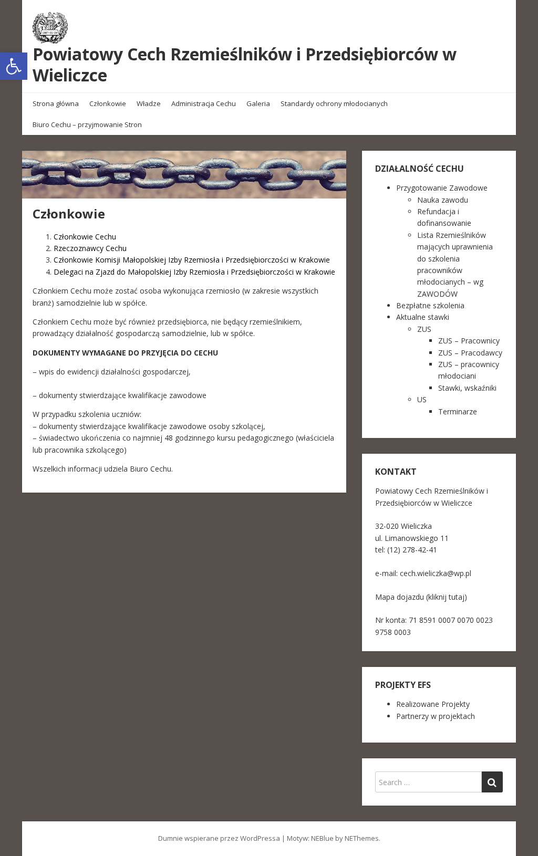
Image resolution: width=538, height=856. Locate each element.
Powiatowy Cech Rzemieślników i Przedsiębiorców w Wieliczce (245, 64)
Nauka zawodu (442, 200)
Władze (149, 103)
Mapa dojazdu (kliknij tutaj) (421, 597)
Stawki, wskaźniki (467, 388)
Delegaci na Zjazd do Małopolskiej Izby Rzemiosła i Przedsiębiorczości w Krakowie (194, 272)
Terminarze (457, 411)
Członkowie (107, 103)
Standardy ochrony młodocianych (334, 103)
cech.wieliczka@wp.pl (435, 573)
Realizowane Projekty (433, 704)
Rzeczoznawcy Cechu (90, 248)
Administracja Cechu (203, 103)
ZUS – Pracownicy (469, 341)
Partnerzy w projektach (435, 716)
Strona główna (56, 103)
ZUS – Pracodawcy (470, 353)
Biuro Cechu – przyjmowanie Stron (87, 124)
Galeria (258, 103)
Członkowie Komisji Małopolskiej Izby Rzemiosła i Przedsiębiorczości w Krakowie (192, 260)
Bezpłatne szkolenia (430, 305)
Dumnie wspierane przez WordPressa (219, 838)
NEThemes (362, 838)
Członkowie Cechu (85, 237)
